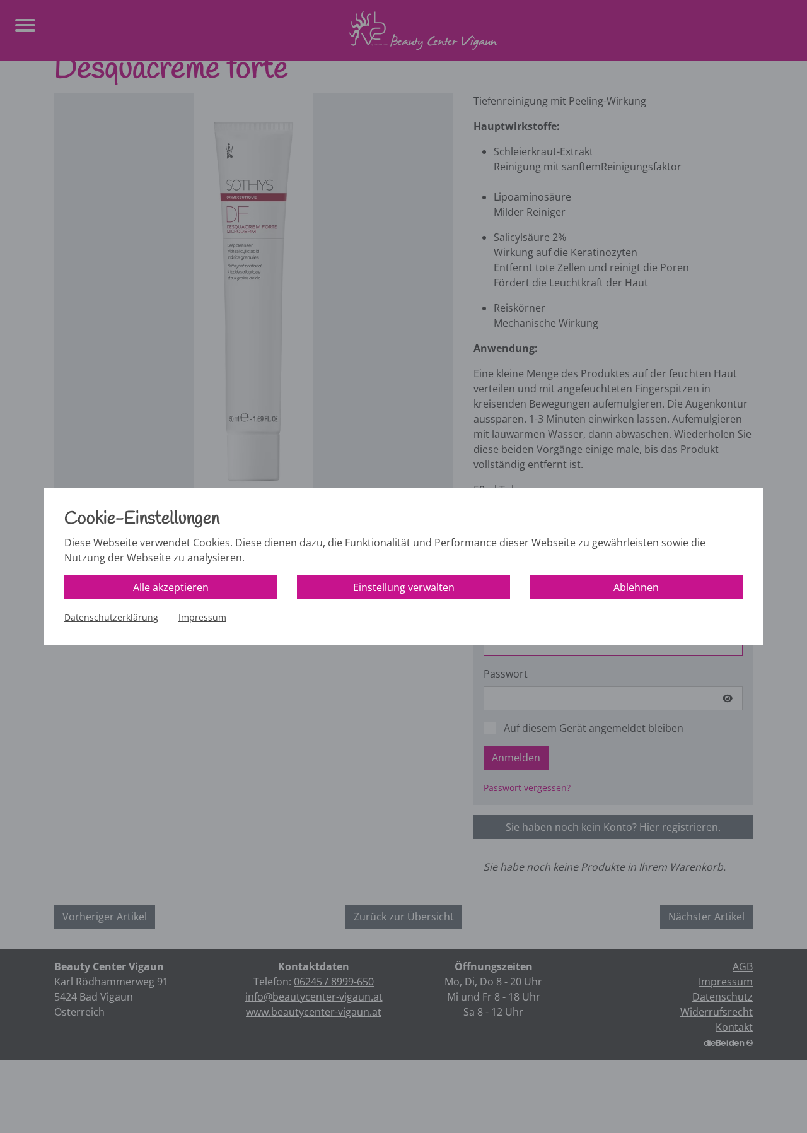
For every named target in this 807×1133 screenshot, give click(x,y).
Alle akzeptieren (171, 587)
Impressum (202, 617)
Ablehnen (636, 587)
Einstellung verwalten (404, 587)
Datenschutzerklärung (111, 617)
